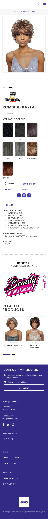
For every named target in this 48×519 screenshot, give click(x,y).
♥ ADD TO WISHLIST (28, 184)
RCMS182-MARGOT (35, 346)
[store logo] (7, 4)
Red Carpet (8, 87)
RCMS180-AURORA (13, 345)
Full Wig (13, 342)
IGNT (44, 512)
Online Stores (8, 190)
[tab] (24, 205)
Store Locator (22, 190)
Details (10, 204)
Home (15, 12)
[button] (18, 77)
